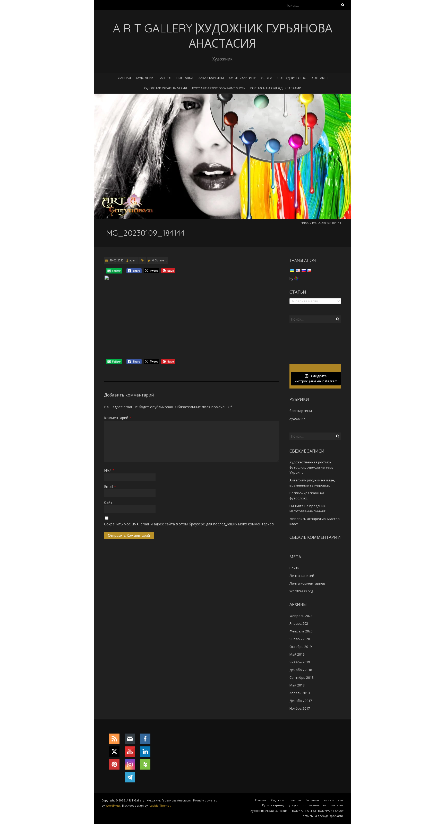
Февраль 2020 (300, 631)
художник (297, 418)
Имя (109, 470)
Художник (144, 78)
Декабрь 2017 (300, 700)
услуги (266, 78)
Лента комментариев (307, 583)
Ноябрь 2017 (299, 708)
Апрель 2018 (299, 693)
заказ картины (211, 78)
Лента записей (301, 575)
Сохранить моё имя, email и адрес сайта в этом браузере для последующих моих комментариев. (189, 524)
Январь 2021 (299, 623)
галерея (165, 78)
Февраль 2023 (300, 615)
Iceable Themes (160, 805)
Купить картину (242, 78)
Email (110, 486)
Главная (124, 78)
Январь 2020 (299, 639)
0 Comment (159, 260)
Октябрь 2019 (300, 646)
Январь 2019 (299, 662)
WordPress (113, 805)
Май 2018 (296, 685)
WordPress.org (301, 591)
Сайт (108, 502)
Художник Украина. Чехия (165, 88)
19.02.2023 (116, 260)
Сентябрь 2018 (301, 677)
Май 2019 (296, 654)
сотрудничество (291, 78)
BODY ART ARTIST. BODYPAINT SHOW (218, 88)
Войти (294, 568)
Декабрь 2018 (300, 669)
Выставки (184, 78)
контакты (320, 78)
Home (304, 223)
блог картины (300, 410)
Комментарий (117, 417)
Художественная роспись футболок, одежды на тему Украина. (311, 467)
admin (133, 260)
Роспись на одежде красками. (276, 88)
